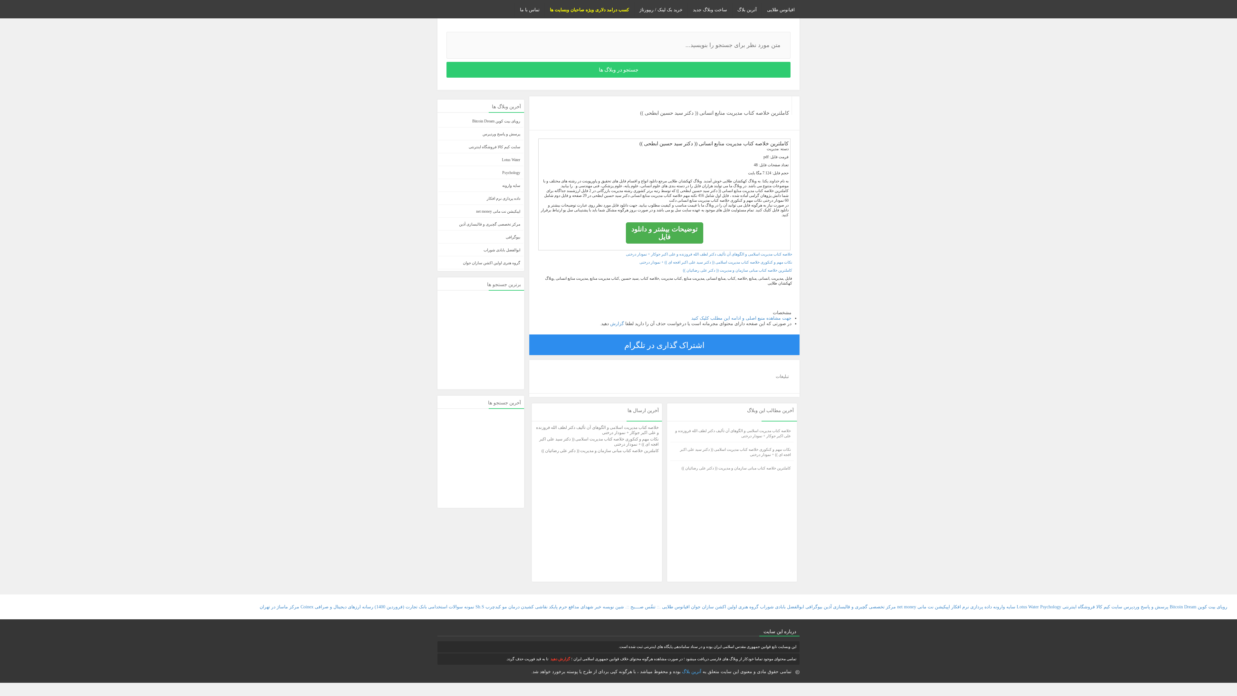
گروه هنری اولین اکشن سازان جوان (491, 263)
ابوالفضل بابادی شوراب (502, 250)
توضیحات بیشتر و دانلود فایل (664, 232)
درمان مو (511, 606)
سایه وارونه (511, 185)
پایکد (553, 606)
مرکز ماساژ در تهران (279, 606)
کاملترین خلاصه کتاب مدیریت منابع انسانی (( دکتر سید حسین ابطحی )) (714, 113)
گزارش (616, 323)
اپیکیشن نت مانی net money (498, 211)
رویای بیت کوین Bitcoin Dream (496, 121)
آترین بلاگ (747, 9)
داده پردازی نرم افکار (503, 198)
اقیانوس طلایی (781, 9)
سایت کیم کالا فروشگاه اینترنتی (494, 147)
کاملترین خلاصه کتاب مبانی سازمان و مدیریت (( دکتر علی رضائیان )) (737, 270)
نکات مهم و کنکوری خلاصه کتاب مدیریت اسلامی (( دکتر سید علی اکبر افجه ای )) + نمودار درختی (715, 262)
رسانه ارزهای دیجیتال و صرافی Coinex (337, 606)
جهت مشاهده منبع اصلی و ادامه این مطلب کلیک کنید (741, 318)
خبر (598, 606)
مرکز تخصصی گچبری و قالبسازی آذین (489, 224)
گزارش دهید (560, 659)
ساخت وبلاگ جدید (710, 9)
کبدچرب (493, 606)
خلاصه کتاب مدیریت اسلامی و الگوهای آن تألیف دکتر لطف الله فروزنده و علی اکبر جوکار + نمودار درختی (709, 254)
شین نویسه (613, 606)
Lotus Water (511, 160)
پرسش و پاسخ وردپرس (501, 134)
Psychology (511, 172)
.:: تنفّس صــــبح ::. (643, 606)
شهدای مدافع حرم (576, 606)
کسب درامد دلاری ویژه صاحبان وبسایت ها (589, 9)
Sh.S (479, 606)
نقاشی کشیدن (534, 606)
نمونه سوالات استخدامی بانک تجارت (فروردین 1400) (424, 606)
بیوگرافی (513, 237)
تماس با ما (530, 9)
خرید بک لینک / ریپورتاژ (661, 9)
